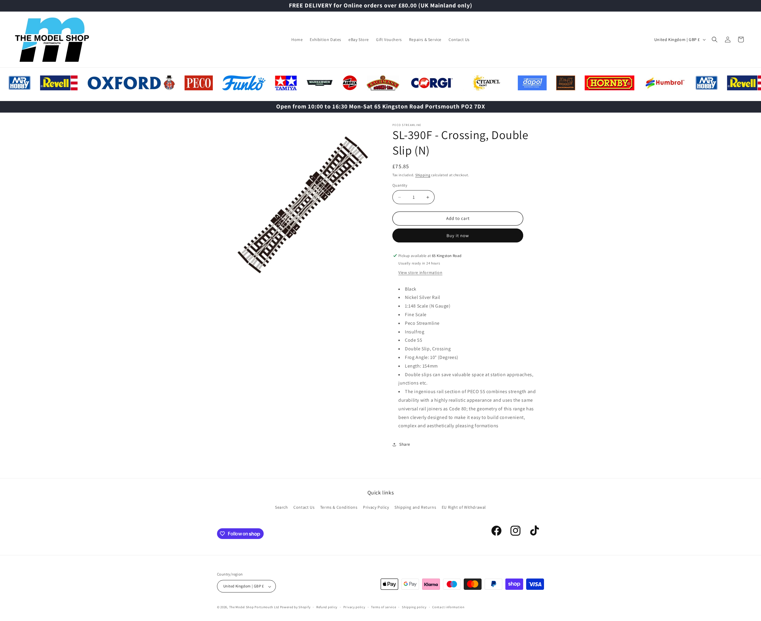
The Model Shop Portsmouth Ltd (254, 607)
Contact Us (304, 507)
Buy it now (457, 235)
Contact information (448, 607)
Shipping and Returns (415, 507)
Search (281, 507)
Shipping (422, 175)
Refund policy (326, 607)
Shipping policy (414, 607)
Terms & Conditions (339, 507)
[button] (714, 39)
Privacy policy (354, 607)
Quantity (399, 185)
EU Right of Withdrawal (464, 507)
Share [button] (404, 444)
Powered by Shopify (295, 607)
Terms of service (383, 607)
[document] (298, 205)
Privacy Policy (376, 507)
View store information (420, 272)
